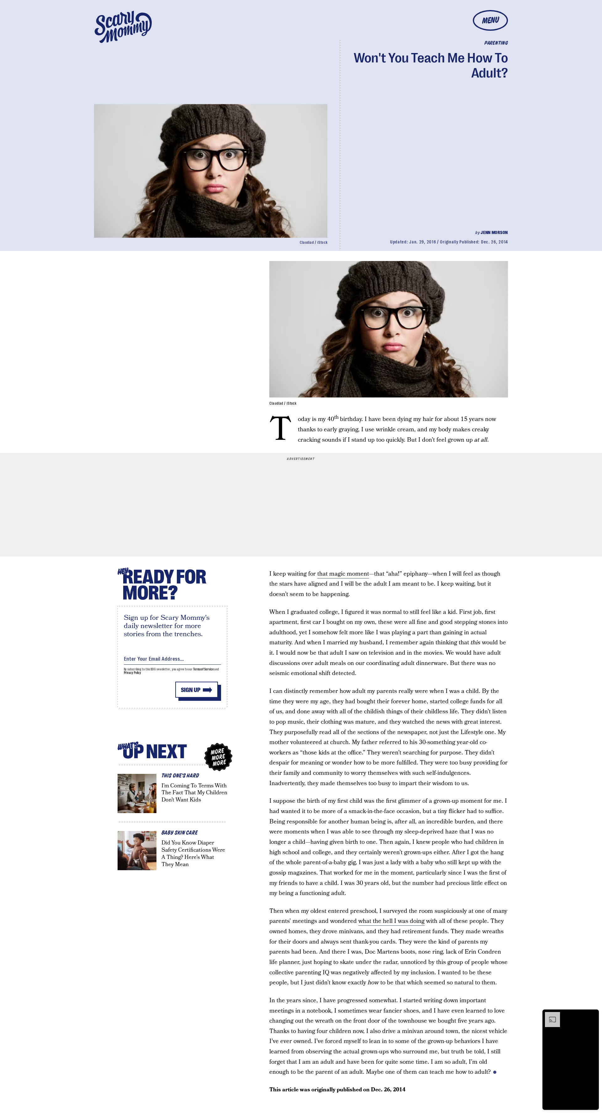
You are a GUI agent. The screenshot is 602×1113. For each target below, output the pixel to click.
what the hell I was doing (391, 921)
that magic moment (343, 574)
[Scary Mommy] (123, 26)
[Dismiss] (592, 1015)
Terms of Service (203, 669)
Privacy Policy (132, 672)
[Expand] (549, 1015)
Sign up (190, 690)
